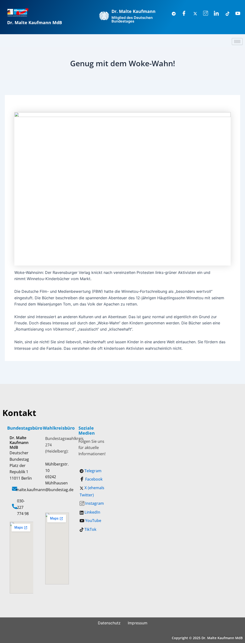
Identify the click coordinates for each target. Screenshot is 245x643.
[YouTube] (235, 13)
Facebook (93, 479)
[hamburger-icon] (237, 41)
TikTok (90, 529)
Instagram (94, 503)
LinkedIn (92, 512)
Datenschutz (109, 623)
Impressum (137, 623)
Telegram (92, 470)
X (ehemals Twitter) (92, 491)
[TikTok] (224, 13)
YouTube (92, 520)
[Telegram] (171, 13)
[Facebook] (181, 13)
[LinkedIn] (214, 13)
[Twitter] (192, 13)
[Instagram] (203, 13)
